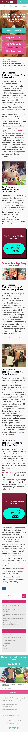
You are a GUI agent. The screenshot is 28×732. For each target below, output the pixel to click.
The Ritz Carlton (8, 480)
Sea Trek (20, 131)
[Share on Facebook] (4, 588)
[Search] (24, 596)
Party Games (16, 51)
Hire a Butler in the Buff (13, 338)
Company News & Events (9, 640)
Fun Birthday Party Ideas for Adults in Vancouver (13, 619)
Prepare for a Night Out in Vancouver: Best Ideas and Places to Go (13, 623)
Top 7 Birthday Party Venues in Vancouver (11, 610)
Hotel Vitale (6, 473)
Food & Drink (6, 643)
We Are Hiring (7, 2)
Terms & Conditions (11, 721)
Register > (14, 692)
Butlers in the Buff (14, 699)
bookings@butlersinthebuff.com (10, 715)
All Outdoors (17, 121)
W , (19, 466)
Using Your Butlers (14, 37)
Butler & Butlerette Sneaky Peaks (12, 637)
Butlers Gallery (16, 44)
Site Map (20, 721)
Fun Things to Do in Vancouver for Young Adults (14, 615)
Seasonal (5, 648)
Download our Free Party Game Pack (14, 264)
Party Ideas (6, 646)
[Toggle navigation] (24, 7)
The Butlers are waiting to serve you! (14, 660)
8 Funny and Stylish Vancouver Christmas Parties (11, 606)
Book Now (22, 2)
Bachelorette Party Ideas (9, 635)
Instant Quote (14, 30)
